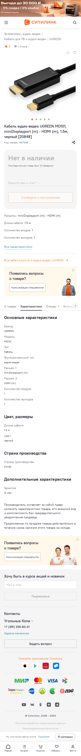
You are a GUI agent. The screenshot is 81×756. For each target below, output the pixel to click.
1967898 (23, 142)
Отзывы (52, 306)
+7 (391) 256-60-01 (17, 627)
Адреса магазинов (16, 633)
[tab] (10, 307)
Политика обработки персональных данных (40, 723)
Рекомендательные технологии (41, 728)
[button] (8, 747)
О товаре (10, 306)
